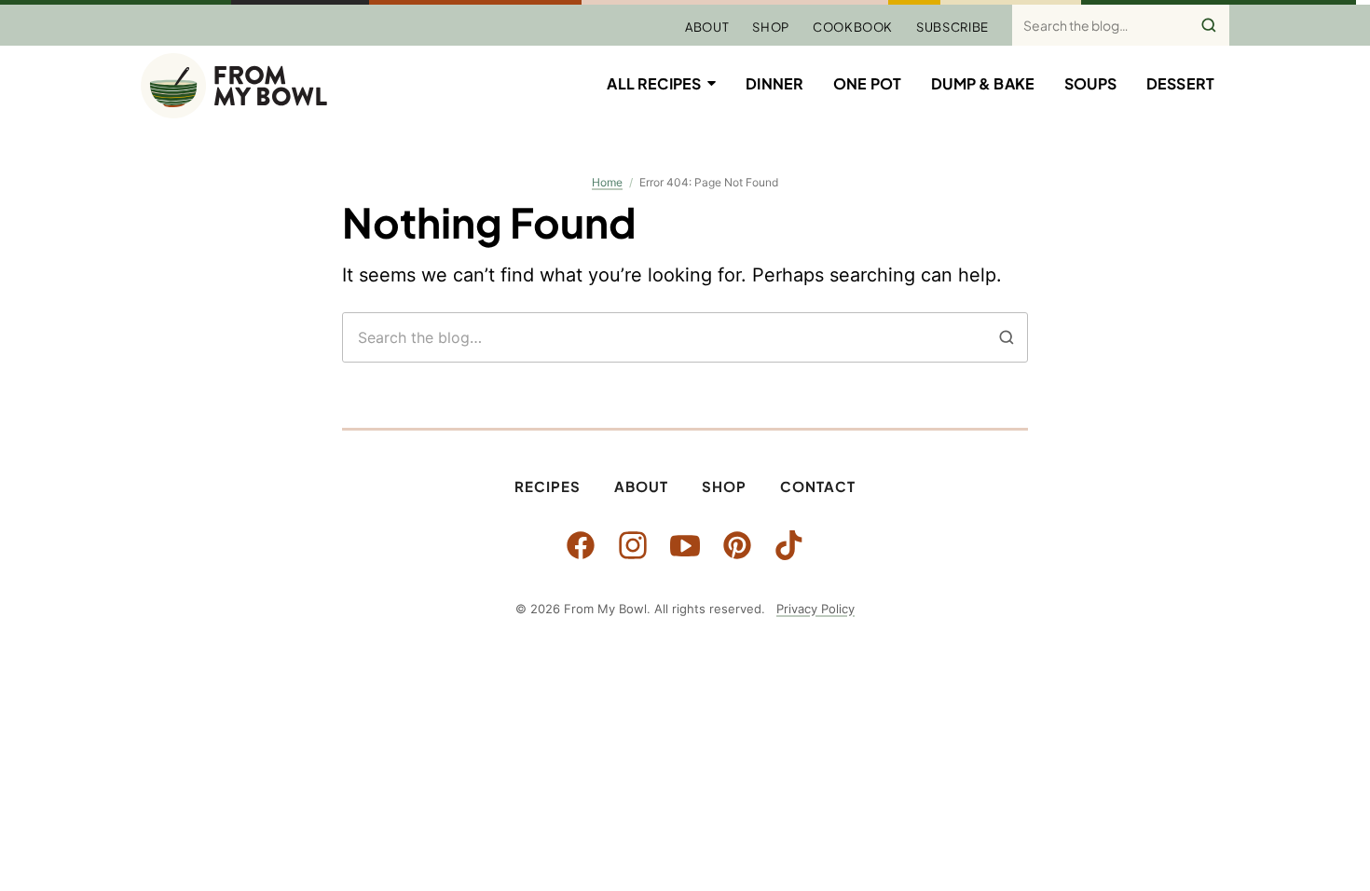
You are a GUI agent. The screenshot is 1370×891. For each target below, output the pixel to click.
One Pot (867, 83)
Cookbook (853, 27)
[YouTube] (685, 545)
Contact (818, 486)
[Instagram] (633, 545)
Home (607, 182)
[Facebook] (581, 545)
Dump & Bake (982, 83)
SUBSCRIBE (952, 27)
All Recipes (654, 83)
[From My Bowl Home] (234, 85)
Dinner (774, 83)
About (707, 27)
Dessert (1180, 83)
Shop (770, 27)
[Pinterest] (737, 545)
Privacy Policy (815, 608)
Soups (1090, 83)
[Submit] (1208, 25)
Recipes (547, 486)
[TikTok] (789, 545)
